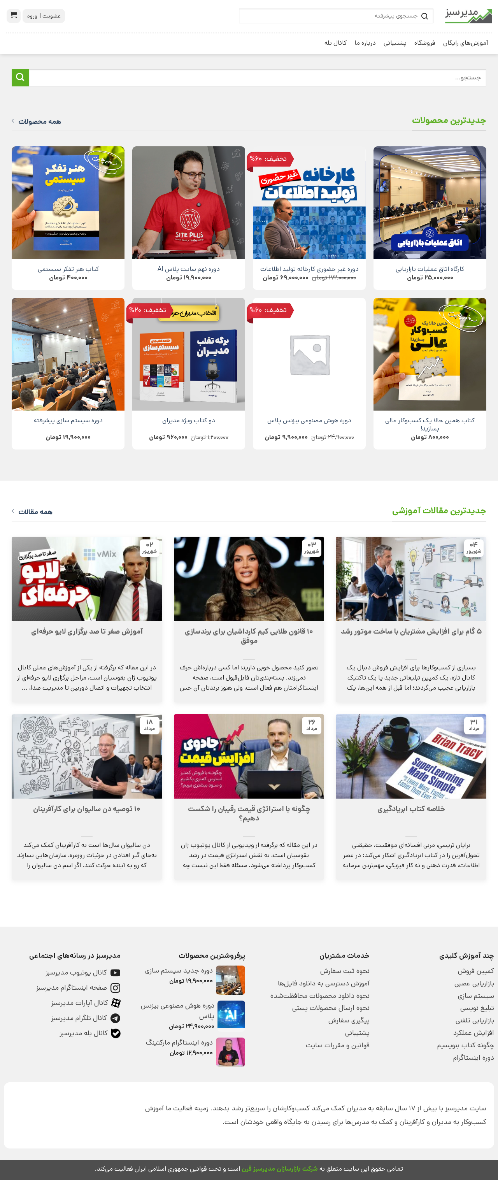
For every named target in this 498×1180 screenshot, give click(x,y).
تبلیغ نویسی (477, 1008)
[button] (14, 16)
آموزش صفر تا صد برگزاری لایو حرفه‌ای (87, 631)
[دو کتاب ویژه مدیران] (188, 354)
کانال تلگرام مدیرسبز (79, 1018)
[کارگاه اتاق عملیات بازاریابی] (430, 202)
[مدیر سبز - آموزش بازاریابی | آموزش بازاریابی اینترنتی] (468, 16)
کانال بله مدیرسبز (84, 1033)
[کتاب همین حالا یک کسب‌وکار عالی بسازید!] (430, 354)
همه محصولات (39, 122)
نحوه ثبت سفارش (345, 971)
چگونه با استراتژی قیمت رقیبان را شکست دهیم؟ (249, 813)
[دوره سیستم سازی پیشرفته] (68, 354)
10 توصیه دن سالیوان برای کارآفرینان (86, 809)
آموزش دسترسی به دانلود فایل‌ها (324, 983)
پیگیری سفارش (349, 1020)
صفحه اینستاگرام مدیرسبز (71, 988)
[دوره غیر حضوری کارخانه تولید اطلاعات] (309, 202)
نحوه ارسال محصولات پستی (331, 1008)
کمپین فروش (476, 971)
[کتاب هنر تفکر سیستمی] (68, 202)
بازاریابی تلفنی (475, 1020)
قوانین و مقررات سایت (338, 1045)
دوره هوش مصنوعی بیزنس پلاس (309, 420)
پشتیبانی (395, 43)
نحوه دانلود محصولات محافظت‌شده (320, 996)
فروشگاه (424, 43)
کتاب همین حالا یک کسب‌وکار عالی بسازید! (430, 424)
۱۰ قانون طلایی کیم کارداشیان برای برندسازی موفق (249, 636)
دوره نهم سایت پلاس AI (189, 269)
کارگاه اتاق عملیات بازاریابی (430, 269)
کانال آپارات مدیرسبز (79, 1003)
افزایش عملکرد (473, 1033)
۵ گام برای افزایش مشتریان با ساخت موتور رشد (411, 631)
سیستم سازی (476, 996)
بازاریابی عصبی (474, 983)
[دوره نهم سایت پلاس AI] (188, 202)
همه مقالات (35, 512)
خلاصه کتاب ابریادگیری (411, 809)
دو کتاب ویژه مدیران (188, 420)
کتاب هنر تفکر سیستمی (68, 269)
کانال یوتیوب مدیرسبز (76, 973)
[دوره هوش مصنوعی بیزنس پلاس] (309, 354)
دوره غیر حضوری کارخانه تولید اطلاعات (309, 269)
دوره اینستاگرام (473, 1058)
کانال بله (335, 43)
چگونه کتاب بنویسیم (465, 1045)
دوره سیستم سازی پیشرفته (68, 420)
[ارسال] (20, 77)
